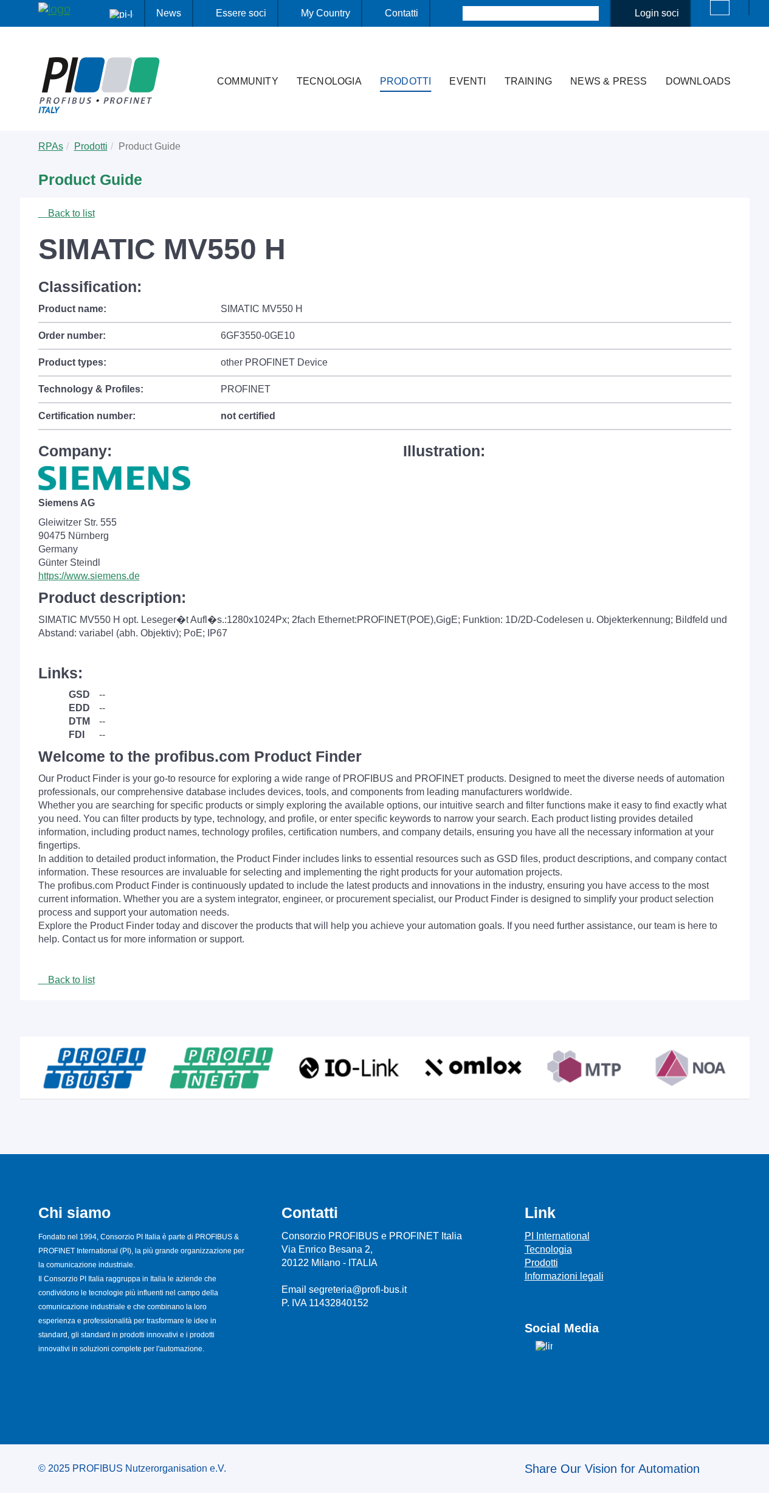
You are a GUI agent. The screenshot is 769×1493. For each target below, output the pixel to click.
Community (247, 81)
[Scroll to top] (753, 1474)
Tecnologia (329, 81)
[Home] (195, 57)
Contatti (401, 13)
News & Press (608, 81)
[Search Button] (452, 13)
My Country (325, 13)
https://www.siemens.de (89, 576)
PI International (557, 1236)
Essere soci (241, 13)
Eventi (467, 81)
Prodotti (406, 81)
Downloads (698, 81)
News (168, 13)
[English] (719, 7)
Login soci (657, 13)
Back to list (70, 213)
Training (529, 81)
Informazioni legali (564, 1276)
